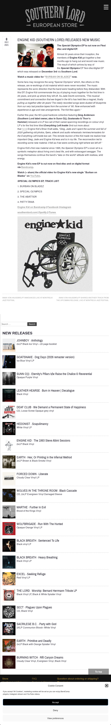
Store (5, 678)
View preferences (55, 718)
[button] (106, 685)
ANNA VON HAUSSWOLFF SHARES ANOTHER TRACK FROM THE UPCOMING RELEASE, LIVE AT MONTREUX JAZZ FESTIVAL (82, 298)
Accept (55, 702)
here (24, 128)
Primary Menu (106, 7)
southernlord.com (27, 212)
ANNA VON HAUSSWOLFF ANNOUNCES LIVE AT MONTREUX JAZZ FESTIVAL (27, 298)
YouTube (35, 175)
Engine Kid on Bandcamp (31, 207)
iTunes (52, 212)
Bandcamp (27, 167)
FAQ (34, 678)
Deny (55, 710)
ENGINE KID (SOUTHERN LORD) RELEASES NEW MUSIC (58, 40)
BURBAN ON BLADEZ (58, 76)
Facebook (52, 207)
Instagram (65, 207)
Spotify (43, 212)
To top (98, 671)
